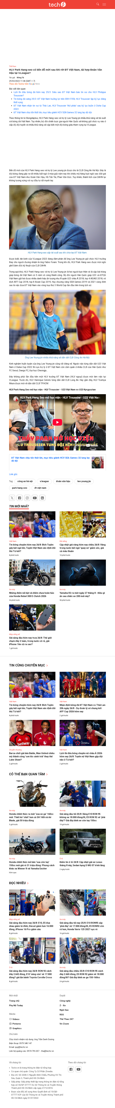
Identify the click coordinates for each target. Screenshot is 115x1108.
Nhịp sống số (14, 634)
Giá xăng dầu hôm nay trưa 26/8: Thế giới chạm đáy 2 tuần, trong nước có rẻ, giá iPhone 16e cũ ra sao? (30, 641)
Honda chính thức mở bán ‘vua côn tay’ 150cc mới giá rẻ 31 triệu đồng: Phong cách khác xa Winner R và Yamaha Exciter (31, 865)
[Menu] (104, 4)
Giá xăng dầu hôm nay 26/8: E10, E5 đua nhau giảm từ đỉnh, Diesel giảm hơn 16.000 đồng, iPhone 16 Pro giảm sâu (31, 926)
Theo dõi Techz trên (18, 84)
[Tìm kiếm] (96, 4)
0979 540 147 (25, 1043)
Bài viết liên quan (17, 88)
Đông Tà (20, 78)
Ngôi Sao (64, 1010)
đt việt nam (40, 488)
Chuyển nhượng (15, 750)
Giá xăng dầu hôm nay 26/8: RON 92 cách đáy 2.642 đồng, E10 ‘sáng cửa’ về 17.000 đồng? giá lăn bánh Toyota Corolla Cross (30, 974)
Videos (15, 1019)
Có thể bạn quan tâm (27, 774)
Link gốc (13, 474)
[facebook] (20, 498)
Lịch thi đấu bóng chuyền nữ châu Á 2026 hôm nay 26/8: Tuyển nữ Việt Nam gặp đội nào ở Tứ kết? (81, 756)
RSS (62, 1014)
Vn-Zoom (64, 1023)
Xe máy (12, 589)
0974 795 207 (33, 1051)
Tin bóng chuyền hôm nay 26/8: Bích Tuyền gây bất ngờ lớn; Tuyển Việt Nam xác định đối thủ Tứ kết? (32, 548)
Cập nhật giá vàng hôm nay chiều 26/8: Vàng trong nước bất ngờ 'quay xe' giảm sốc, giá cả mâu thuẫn (83, 548)
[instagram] (27, 498)
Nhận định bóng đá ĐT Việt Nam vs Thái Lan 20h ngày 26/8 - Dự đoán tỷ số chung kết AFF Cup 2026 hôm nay (82, 708)
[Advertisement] (57, 149)
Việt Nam (12, 541)
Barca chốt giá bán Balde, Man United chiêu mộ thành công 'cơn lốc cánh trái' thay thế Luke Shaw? (31, 756)
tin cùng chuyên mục (27, 665)
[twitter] (12, 498)
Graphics (16, 1028)
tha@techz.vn (47, 1051)
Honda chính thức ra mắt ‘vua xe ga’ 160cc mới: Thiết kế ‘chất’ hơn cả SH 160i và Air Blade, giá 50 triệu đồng (31, 817)
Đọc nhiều (18, 883)
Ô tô (61, 859)
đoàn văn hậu (63, 481)
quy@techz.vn (21, 1047)
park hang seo (19, 488)
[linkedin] (42, 498)
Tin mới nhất (19, 506)
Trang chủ (14, 1001)
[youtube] (35, 498)
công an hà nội (25, 481)
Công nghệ (65, 1001)
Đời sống (63, 541)
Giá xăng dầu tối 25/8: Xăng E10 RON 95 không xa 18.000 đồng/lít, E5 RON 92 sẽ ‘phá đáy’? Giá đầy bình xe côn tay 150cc (82, 817)
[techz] (57, 4)
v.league (44, 481)
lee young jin (84, 481)
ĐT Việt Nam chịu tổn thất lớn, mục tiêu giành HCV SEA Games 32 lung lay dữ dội (53, 112)
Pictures (16, 1023)
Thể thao (12, 66)
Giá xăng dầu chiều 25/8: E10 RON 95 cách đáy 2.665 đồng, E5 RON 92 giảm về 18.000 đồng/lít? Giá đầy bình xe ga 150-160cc (82, 974)
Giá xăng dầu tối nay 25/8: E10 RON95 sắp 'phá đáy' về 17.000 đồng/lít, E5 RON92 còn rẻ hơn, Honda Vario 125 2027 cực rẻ (82, 926)
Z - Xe (63, 1005)
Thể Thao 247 (66, 1019)
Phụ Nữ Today (16, 1005)
